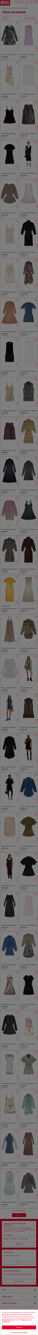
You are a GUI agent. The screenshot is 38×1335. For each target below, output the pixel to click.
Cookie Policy (6, 1321)
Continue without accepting (19, 1332)
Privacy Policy (25, 1319)
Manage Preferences (8, 1319)
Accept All (19, 1327)
